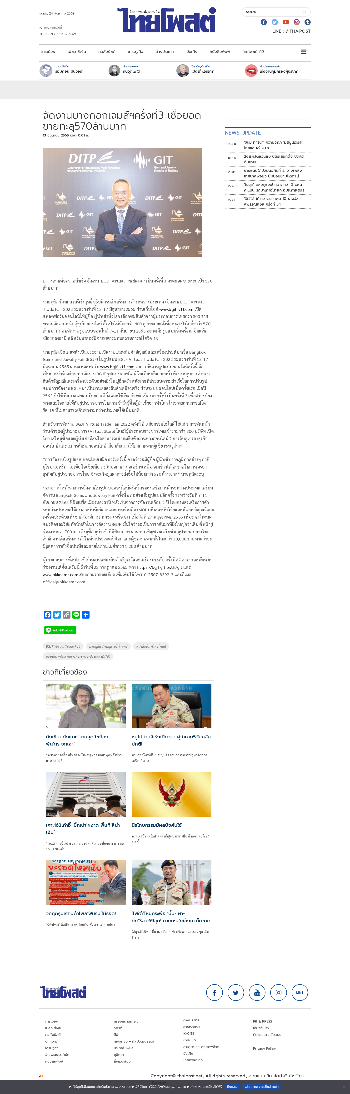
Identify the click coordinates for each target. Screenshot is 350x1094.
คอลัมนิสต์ (106, 52)
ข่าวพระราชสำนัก (57, 1054)
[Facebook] (263, 22)
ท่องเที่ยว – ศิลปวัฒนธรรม (134, 1041)
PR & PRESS (262, 1021)
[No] (344, 1086)
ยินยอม (232, 1087)
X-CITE (188, 1033)
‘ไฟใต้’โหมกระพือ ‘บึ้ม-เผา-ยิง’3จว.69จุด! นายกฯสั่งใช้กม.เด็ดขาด (171, 917)
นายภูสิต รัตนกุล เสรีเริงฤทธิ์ (108, 646)
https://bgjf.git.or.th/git (160, 567)
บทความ (51, 1041)
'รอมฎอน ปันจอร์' (69, 71)
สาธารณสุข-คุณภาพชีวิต (201, 1046)
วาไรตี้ (118, 1028)
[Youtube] (285, 22)
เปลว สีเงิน (77, 52)
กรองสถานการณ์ (126, 1021)
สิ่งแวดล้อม (122, 1061)
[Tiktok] (307, 22)
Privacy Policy (264, 1048)
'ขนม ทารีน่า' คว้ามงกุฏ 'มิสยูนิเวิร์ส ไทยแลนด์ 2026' (273, 145)
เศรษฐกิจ (135, 52)
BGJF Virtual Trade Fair (63, 646)
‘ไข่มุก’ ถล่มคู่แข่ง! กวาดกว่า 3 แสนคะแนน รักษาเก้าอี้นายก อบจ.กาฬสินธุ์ (274, 187)
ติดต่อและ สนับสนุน (267, 1034)
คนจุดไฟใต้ (131, 71)
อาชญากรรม (192, 1026)
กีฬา (117, 1034)
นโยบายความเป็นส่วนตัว (262, 1087)
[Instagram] (296, 22)
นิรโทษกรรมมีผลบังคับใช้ (157, 825)
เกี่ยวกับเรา (261, 1028)
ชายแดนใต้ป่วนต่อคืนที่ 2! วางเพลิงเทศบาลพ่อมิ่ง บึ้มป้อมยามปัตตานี (273, 173)
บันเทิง (191, 52)
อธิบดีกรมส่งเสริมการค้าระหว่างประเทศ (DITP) (78, 656)
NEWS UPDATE (243, 133)
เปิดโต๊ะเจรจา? (202, 71)
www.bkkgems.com (60, 574)
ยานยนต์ (189, 1040)
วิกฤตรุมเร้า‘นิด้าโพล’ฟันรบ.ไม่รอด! (81, 913)
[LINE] (300, 992)
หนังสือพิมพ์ (220, 52)
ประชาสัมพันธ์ (124, 1048)
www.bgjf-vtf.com (176, 309)
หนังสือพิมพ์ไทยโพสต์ (151, 646)
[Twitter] (274, 22)
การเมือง (48, 52)
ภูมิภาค (119, 1054)
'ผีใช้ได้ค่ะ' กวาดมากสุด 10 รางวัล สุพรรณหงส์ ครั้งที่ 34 (271, 201)
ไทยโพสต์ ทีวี (253, 52)
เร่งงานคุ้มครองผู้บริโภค (279, 71)
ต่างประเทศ (164, 52)
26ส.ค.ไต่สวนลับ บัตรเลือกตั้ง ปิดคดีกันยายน (274, 159)
